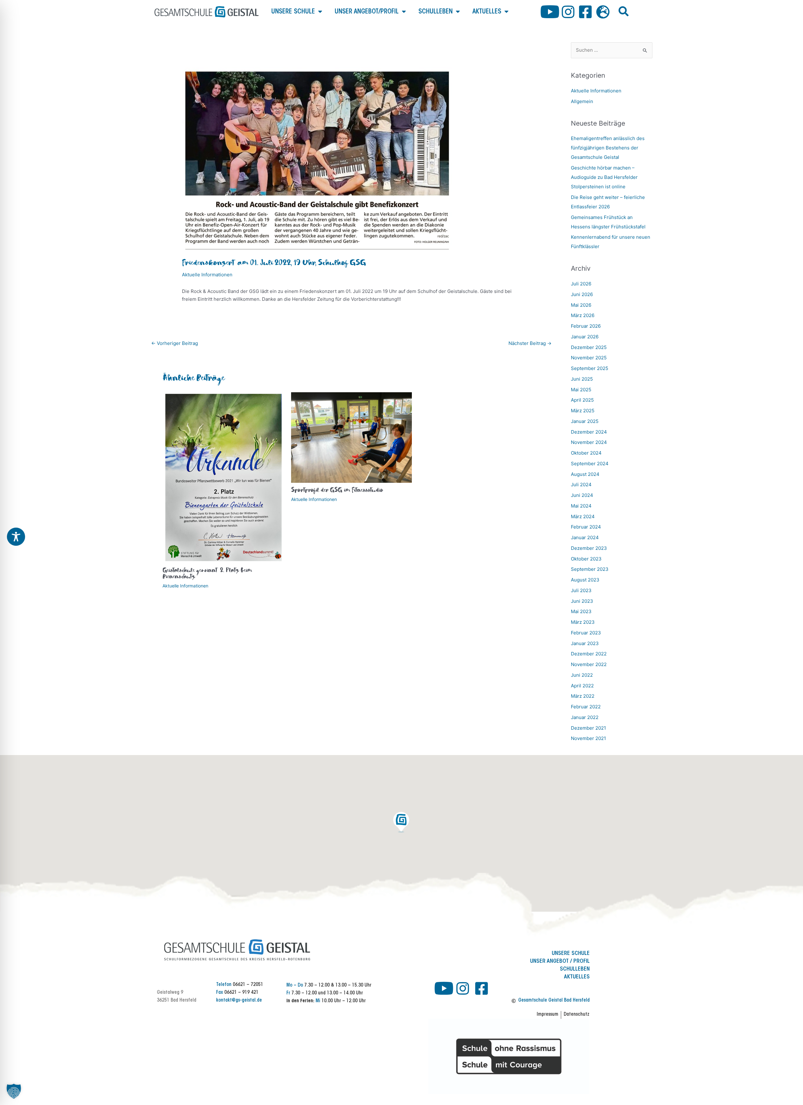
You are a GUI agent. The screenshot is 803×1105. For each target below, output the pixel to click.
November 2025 (589, 358)
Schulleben (435, 11)
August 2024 (585, 474)
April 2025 (582, 400)
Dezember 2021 (588, 728)
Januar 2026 (584, 337)
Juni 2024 (582, 495)
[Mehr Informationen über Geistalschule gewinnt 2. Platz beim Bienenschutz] (222, 477)
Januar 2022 (584, 717)
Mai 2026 (581, 305)
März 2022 (582, 696)
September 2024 (590, 463)
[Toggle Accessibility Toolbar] (16, 536)
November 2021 (588, 738)
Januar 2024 (585, 537)
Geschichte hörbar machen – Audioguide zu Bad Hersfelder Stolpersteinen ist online (604, 177)
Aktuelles (486, 11)
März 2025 (582, 411)
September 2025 (589, 368)
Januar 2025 (584, 421)
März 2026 (582, 315)
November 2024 (589, 442)
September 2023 (590, 569)
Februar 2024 (586, 527)
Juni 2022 (582, 675)
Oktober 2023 (586, 559)
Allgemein (582, 101)
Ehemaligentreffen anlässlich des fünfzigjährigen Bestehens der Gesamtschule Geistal (608, 147)
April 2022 (582, 686)
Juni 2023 (582, 601)
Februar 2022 (586, 707)
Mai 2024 (581, 506)
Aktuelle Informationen (207, 275)
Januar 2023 (585, 643)
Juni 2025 (582, 379)
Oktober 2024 (586, 453)
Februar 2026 (586, 326)
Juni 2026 (582, 294)
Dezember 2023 (589, 548)
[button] (624, 11)
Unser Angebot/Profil (367, 11)
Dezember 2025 (589, 347)
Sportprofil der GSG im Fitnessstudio (337, 490)
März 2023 (583, 622)
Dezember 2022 (589, 654)
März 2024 (583, 516)
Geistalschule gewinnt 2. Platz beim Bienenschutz (207, 573)
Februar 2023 (586, 633)
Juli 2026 (581, 284)
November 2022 (589, 664)
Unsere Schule (293, 11)
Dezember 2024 (589, 432)
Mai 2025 (581, 390)
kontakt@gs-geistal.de (239, 1000)
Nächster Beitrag (529, 343)
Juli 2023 (581, 590)
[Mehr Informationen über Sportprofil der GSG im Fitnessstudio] (351, 437)
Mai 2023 (581, 611)
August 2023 (585, 580)
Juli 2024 (581, 484)
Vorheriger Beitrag (174, 343)
